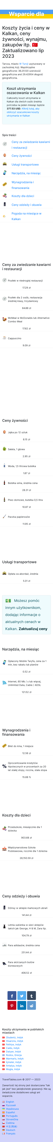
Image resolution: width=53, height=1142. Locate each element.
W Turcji (23, 63)
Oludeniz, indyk (14, 1037)
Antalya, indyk (14, 1065)
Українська (12, 1108)
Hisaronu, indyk (14, 1040)
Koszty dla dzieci (23, 196)
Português (11, 1115)
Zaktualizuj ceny (33, 629)
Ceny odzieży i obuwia (27, 205)
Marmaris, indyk (15, 1058)
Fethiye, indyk (13, 1044)
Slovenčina (11, 1119)
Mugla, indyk (13, 1069)
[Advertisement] (26, 245)
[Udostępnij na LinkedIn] (21, 1005)
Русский (10, 1105)
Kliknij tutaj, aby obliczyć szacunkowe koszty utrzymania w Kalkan (23, 112)
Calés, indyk (13, 1048)
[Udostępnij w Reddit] (31, 1005)
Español (10, 1112)
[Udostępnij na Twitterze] (21, 995)
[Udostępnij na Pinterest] (12, 1005)
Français (10, 1133)
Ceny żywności (22, 155)
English (9, 1101)
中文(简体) (11, 1126)
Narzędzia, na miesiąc (26, 173)
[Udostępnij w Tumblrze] (31, 995)
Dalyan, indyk (13, 1051)
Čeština (9, 1122)
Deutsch (10, 1129)
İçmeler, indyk (13, 1062)
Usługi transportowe (25, 164)
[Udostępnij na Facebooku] (12, 995)
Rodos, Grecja (14, 1055)
